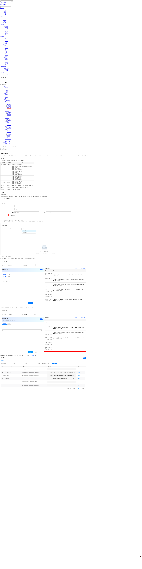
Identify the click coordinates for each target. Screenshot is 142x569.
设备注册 (6, 31)
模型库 (6, 41)
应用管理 (6, 52)
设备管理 (4, 38)
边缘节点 (6, 51)
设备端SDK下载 (6, 68)
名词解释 (4, 14)
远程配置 (6, 63)
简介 (6, 50)
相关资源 (2, 72)
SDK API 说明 (5, 70)
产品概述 (4, 10)
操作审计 (6, 64)
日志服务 (6, 62)
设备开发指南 (3, 66)
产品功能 (4, 13)
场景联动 (6, 56)
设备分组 (6, 39)
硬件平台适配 (5, 69)
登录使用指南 (5, 27)
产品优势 (4, 12)
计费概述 (4, 18)
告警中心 (4, 57)
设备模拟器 (3, 4)
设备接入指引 (5, 28)
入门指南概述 (5, 26)
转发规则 (6, 55)
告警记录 (6, 58)
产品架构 (4, 11)
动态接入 (4, 44)
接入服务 (9, 104)
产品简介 (2, 8)
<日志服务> (33, 355)
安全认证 (6, 32)
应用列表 (6, 48)
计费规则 (4, 20)
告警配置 (6, 59)
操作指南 (2, 36)
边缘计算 (4, 49)
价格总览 (4, 21)
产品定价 (2, 16)
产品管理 (6, 42)
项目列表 (6, 46)
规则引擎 (4, 53)
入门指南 (2, 24)
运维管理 (4, 60)
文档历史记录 (5, 74)
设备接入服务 (7, 146)
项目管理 (4, 45)
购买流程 (4, 22)
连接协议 (6, 33)
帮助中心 (2, 146)
